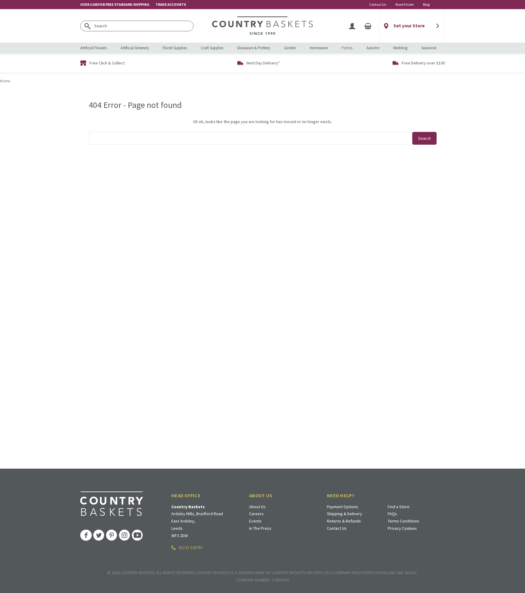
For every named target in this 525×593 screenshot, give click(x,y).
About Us (257, 506)
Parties (346, 47)
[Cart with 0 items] (368, 25)
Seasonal (428, 47)
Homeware (319, 47)
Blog (426, 4)
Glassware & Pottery (253, 47)
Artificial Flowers (93, 47)
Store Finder (404, 4)
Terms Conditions (403, 521)
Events (255, 521)
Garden (290, 47)
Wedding (400, 47)
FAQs (392, 513)
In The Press (260, 528)
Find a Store (399, 506)
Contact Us (377, 4)
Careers (256, 513)
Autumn (372, 47)
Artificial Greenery (135, 47)
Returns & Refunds (344, 521)
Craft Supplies (212, 47)
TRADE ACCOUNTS (171, 4)
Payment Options (342, 506)
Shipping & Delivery (344, 513)
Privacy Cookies (402, 528)
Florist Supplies (175, 47)
